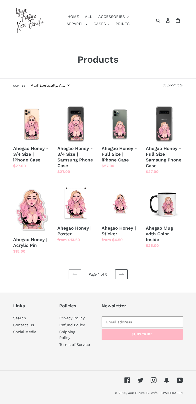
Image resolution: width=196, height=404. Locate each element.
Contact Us (23, 325)
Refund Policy (72, 325)
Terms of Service (74, 344)
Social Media (24, 332)
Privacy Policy (72, 318)
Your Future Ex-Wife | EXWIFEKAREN (155, 393)
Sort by (19, 85)
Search (19, 318)
